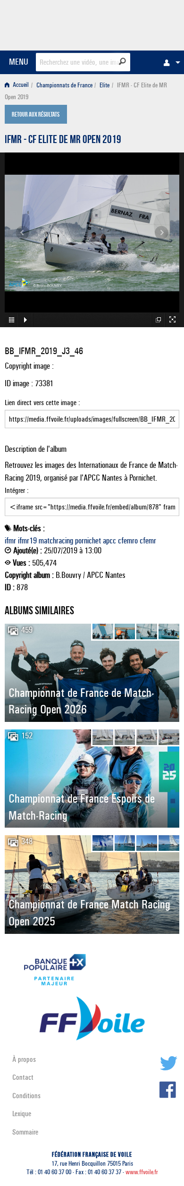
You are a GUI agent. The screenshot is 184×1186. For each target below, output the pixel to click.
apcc (109, 540)
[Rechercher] (122, 61)
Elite (104, 85)
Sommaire (25, 1131)
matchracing (56, 540)
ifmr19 (27, 540)
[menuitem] (169, 62)
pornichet (88, 540)
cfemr (148, 540)
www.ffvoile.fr (141, 1172)
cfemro (128, 540)
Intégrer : (17, 490)
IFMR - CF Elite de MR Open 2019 (63, 140)
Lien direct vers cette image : (42, 402)
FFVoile (134, 23)
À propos (24, 1059)
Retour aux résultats (35, 115)
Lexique (21, 1113)
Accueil (20, 85)
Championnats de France (64, 85)
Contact (22, 1077)
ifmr (10, 540)
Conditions (26, 1095)
